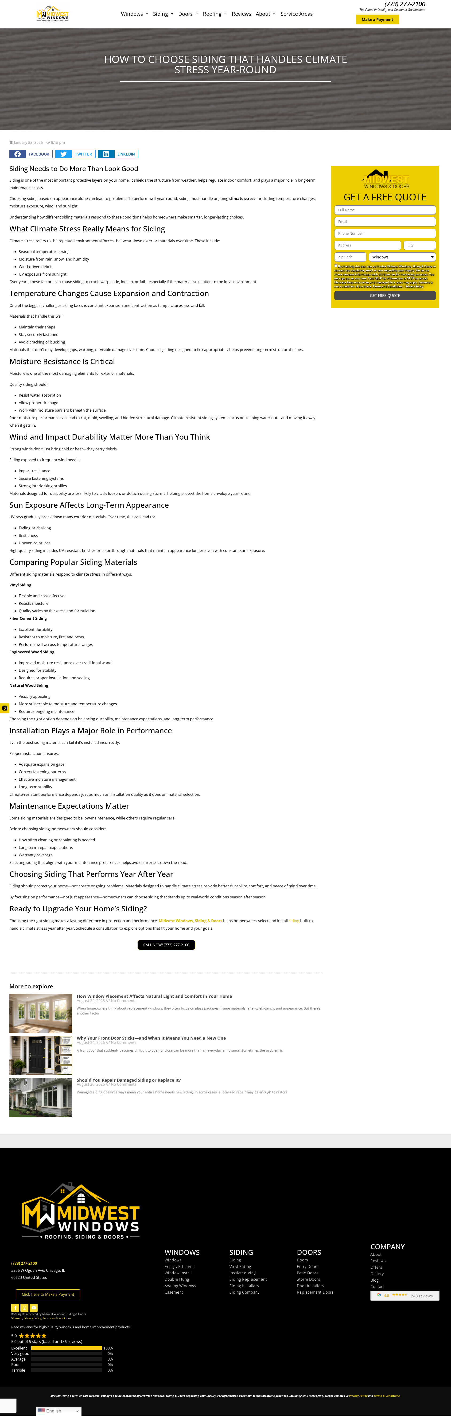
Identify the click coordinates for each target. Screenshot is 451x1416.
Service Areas (297, 13)
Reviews (241, 13)
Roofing (212, 13)
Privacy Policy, (33, 1318)
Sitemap (16, 1318)
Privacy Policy (414, 287)
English (53, 1410)
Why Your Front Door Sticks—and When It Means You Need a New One (151, 1038)
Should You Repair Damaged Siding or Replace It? (129, 1080)
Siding (160, 13)
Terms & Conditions (387, 1396)
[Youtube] (34, 1308)
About (263, 13)
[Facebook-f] (15, 1308)
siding (294, 920)
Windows (132, 13)
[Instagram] (24, 1308)
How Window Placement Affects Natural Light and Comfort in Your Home (154, 996)
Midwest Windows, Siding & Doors (190, 920)
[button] (31, 154)
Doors (185, 13)
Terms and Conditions (387, 287)
